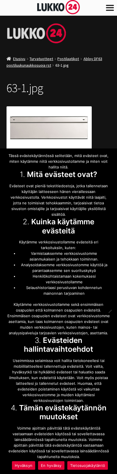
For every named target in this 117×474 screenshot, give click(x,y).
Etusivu (19, 58)
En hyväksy (51, 465)
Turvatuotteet (41, 58)
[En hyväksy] (110, 311)
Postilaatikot (68, 58)
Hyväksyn (23, 465)
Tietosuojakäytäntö (87, 465)
